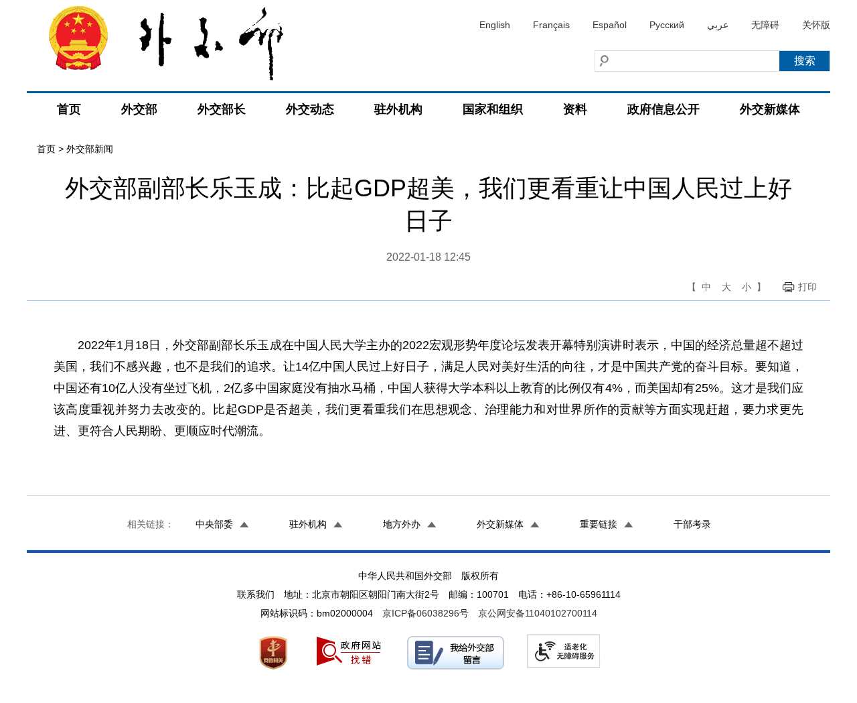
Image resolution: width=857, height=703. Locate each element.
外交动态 (310, 109)
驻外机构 (398, 109)
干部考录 (692, 524)
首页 (69, 109)
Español (610, 24)
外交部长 (222, 109)
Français (551, 24)
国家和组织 (493, 109)
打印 (807, 286)
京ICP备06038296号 (425, 613)
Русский (666, 24)
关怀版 (816, 24)
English (494, 24)
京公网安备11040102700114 (537, 613)
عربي (717, 24)
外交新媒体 (770, 109)
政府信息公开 (663, 109)
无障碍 (765, 24)
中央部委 (214, 524)
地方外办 (401, 524)
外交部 (139, 109)
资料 (575, 109)
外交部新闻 (89, 148)
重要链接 (598, 524)
